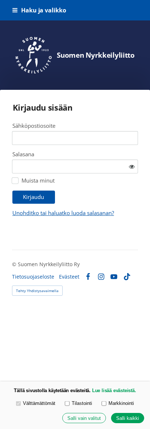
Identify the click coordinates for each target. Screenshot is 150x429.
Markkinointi (121, 403)
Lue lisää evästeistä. (114, 390)
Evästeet (69, 276)
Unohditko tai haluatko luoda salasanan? (63, 213)
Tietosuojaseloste (33, 276)
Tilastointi (82, 403)
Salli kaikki (127, 418)
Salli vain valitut (84, 418)
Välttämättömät (39, 403)
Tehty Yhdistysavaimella (37, 290)
